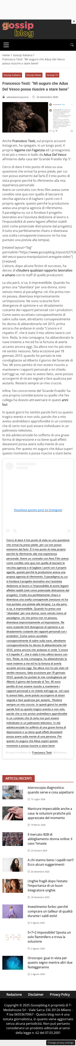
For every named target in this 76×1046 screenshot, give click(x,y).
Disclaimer (36, 994)
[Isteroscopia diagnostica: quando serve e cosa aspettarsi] (12, 792)
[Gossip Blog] (18, 29)
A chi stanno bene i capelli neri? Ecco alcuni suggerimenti (51, 862)
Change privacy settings (61, 1042)
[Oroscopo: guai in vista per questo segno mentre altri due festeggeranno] (12, 963)
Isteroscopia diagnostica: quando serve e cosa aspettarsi (51, 789)
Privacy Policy (60, 994)
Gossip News (33, 75)
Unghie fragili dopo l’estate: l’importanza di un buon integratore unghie (48, 885)
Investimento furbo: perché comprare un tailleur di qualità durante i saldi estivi (50, 911)
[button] (72, 45)
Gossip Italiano (12, 75)
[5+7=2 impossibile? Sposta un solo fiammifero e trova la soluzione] (12, 937)
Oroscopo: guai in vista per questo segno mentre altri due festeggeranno (50, 962)
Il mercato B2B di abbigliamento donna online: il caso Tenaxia (50, 839)
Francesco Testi (42, 752)
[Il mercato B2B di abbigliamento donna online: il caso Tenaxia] (12, 839)
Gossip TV (52, 75)
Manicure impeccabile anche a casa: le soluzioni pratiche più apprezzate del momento (50, 813)
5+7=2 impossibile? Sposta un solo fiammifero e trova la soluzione (49, 937)
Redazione (14, 994)
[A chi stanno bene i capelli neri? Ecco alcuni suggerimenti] (12, 865)
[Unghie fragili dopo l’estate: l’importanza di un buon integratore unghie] (12, 886)
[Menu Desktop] (6, 45)
